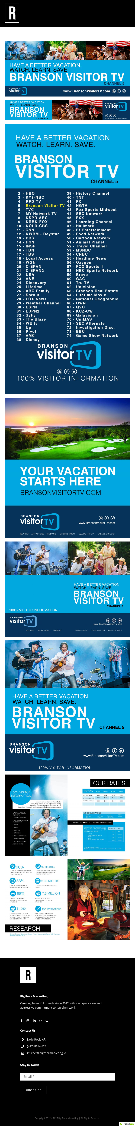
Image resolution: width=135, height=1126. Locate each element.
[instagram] (28, 1020)
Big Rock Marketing (68, 1118)
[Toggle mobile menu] (128, 8)
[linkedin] (34, 1020)
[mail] (40, 1020)
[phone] (47, 1020)
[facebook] (21, 1020)
